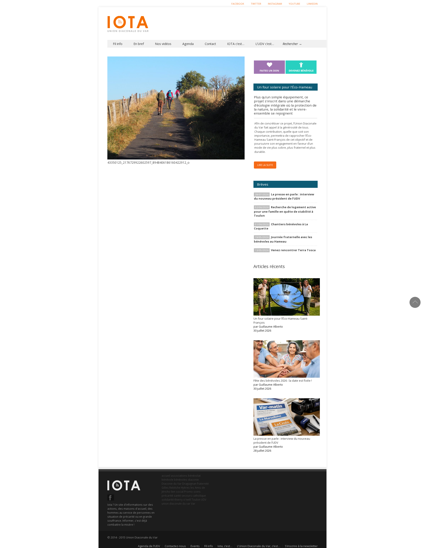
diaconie (193, 479)
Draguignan (189, 483)
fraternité (203, 483)
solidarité (168, 499)
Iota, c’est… (225, 546)
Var (193, 503)
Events (195, 546)
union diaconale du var (176, 503)
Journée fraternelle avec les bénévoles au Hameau (283, 239)
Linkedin (312, 3)
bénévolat (194, 475)
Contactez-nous (175, 546)
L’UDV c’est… (264, 44)
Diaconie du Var (172, 483)
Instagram (275, 3)
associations (179, 475)
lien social (177, 491)
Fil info (117, 44)
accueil (166, 475)
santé (177, 495)
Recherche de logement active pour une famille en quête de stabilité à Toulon (285, 211)
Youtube (294, 3)
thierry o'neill (182, 499)
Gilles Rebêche (171, 487)
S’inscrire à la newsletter (301, 546)
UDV (203, 499)
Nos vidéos (163, 44)
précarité (167, 495)
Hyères (185, 487)
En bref (138, 44)
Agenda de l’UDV (149, 546)
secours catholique (194, 495)
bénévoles (180, 479)
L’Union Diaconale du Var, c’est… (258, 546)
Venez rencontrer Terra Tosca (293, 250)
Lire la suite (265, 165)
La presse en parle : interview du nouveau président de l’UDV (284, 196)
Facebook (237, 3)
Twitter (256, 3)
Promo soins (192, 491)
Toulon (195, 499)
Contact (210, 44)
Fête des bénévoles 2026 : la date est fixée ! (282, 381)
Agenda (188, 44)
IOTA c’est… (235, 44)
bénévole (167, 479)
